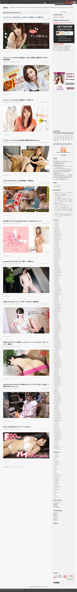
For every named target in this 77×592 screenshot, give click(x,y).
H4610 (54, 168)
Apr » (57, 141)
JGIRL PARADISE (58, 475)
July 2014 (56, 441)
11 (54, 137)
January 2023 (57, 287)
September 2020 (57, 329)
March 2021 (56, 320)
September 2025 (57, 239)
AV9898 (70, 161)
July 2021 (56, 314)
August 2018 (57, 367)
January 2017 (57, 396)
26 (57, 139)
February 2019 (57, 358)
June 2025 (56, 243)
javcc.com (20, 589)
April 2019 (56, 355)
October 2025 (57, 237)
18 (54, 138)
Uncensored (18, 2)
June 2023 (56, 280)
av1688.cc (55, 515)
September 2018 (57, 365)
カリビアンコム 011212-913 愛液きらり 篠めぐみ (18, 100)
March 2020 (56, 338)
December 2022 (57, 289)
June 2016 (56, 406)
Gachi (71, 166)
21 (63, 138)
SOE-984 (66, 175)
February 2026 (57, 231)
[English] (72, 2)
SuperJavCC (11, 19)
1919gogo (66, 161)
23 (68, 138)
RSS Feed (64, 12)
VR (32, 2)
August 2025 (57, 240)
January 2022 (57, 305)
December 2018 (57, 361)
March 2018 (56, 375)
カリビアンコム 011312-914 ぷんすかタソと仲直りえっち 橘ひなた (23, 17)
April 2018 (56, 373)
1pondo (56, 161)
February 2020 (57, 340)
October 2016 (57, 400)
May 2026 (56, 227)
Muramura (56, 173)
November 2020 (57, 326)
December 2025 (57, 234)
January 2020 (57, 341)
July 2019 (56, 350)
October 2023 (57, 274)
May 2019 (56, 353)
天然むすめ (64, 179)
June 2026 (56, 225)
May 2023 (56, 281)
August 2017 (57, 385)
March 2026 (56, 230)
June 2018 (56, 370)
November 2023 (57, 272)
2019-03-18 (18, 19)
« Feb (54, 141)
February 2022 (57, 304)
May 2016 (56, 408)
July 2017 (56, 387)
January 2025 (57, 251)
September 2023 (57, 275)
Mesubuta (67, 171)
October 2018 (57, 364)
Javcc (5, 7)
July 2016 (56, 405)
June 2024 (56, 261)
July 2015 (56, 423)
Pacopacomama (58, 175)
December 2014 (57, 433)
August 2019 (57, 349)
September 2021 (57, 311)
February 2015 (57, 430)
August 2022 (57, 295)
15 (66, 137)
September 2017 (57, 384)
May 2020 (56, 335)
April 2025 (56, 246)
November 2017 (57, 381)
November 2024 (57, 254)
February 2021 (57, 322)
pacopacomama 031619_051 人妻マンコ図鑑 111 (18, 261)
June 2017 (56, 388)
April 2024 (56, 264)
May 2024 (56, 263)
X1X (54, 179)
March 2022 (56, 302)
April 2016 (56, 409)
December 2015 (57, 415)
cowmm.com (55, 516)
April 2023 (56, 283)
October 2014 (57, 436)
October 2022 (57, 292)
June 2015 (56, 424)
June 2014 (56, 442)
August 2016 (57, 403)
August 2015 (57, 421)
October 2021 (57, 310)
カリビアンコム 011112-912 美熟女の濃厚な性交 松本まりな (21, 140)
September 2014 (57, 438)
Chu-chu (67, 166)
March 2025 (56, 248)
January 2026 (57, 233)
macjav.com (55, 513)
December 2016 (57, 397)
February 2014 (57, 447)
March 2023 (56, 284)
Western (69, 177)
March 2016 (56, 411)
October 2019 (57, 346)
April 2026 (56, 228)
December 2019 (57, 343)
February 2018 (57, 376)
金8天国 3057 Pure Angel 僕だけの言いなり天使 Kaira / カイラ (22, 221)
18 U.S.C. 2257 (57, 185)
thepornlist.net (56, 503)
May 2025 (56, 245)
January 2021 (57, 323)
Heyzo (61, 168)
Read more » (7, 52)
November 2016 (57, 399)
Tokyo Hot (56, 487)
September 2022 (57, 293)
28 (63, 139)
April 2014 (56, 445)
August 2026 (57, 222)
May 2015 (56, 426)
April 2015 (56, 427)
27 (60, 139)
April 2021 (56, 319)
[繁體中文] (69, 2)
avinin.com (55, 517)
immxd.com (55, 520)
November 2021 (57, 308)
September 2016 (57, 402)
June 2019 (56, 352)
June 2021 (56, 316)
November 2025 (57, 236)
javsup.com (55, 514)
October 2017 (57, 382)
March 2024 (56, 266)
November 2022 (57, 290)
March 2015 (56, 429)
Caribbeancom (59, 163)
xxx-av (57, 179)
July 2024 (56, 260)
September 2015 (57, 420)
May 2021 (56, 317)
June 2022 (56, 298)
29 (66, 139)
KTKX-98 (61, 171)
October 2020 (57, 328)
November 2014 (57, 435)
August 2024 (57, 258)
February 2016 (57, 412)
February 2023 (57, 286)
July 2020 (56, 332)
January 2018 (57, 378)
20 (60, 138)
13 (60, 137)
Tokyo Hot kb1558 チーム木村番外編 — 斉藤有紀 (18, 180)
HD (28, 2)
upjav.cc (55, 518)
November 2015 (57, 417)
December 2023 (57, 270)
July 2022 (56, 296)
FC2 (24, 2)
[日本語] (74, 2)
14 (63, 137)
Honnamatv (66, 168)
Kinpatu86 (56, 171)
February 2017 (57, 394)
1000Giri (61, 161)
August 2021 (57, 313)
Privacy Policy (57, 186)
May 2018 (56, 372)
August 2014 (57, 439)
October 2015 (57, 418)
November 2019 (57, 344)
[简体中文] (67, 2)
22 (66, 138)
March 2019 (56, 356)
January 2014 (57, 448)
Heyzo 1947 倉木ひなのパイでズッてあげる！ (17, 426)
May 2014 (56, 444)
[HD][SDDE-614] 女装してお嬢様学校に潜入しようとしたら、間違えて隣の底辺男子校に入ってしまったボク (63, 215)
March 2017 (56, 393)
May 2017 (56, 390)
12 (57, 137)
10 (71, 135)
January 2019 (57, 359)
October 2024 (57, 255)
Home (4, 2)
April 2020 (56, 337)
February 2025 (57, 249)
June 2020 (56, 334)
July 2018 (56, 369)
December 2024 (57, 252)
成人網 (40, 2)
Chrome (64, 166)
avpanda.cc (55, 519)
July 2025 (56, 242)
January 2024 (57, 269)
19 (57, 138)
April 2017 (56, 391)
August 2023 (57, 277)
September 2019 (57, 347)
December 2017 (57, 379)
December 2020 (57, 325)
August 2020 (57, 331)
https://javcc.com (57, 17)
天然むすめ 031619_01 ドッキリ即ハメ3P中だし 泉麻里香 (20, 301)
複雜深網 (55, 504)
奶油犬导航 (55, 506)
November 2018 (57, 362)
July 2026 (56, 224)
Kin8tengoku (68, 170)
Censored (10, 2)
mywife (61, 173)
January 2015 (57, 432)
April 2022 (56, 301)
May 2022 (56, 299)
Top (62, 589)
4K (35, 2)
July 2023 (56, 278)
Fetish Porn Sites (56, 502)
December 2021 (57, 307)
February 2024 (57, 267)
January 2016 (57, 414)
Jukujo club (61, 170)
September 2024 (57, 257)
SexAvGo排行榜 (56, 507)
